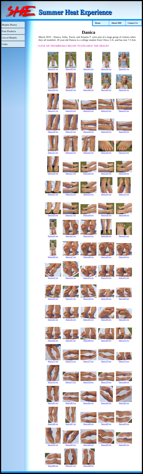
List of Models (9, 37)
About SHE (116, 23)
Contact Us (133, 23)
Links (5, 44)
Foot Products (9, 31)
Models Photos (9, 24)
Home (98, 23)
